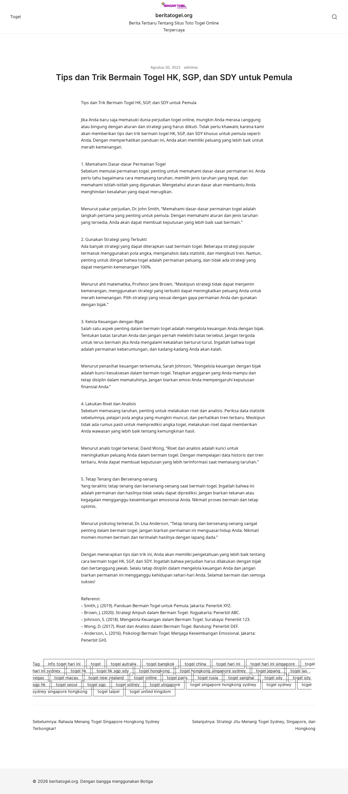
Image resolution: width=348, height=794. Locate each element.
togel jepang (268, 670)
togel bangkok (160, 663)
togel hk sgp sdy (113, 670)
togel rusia (208, 677)
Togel (15, 16)
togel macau (66, 677)
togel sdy (273, 677)
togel (96, 663)
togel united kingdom (150, 691)
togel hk (78, 670)
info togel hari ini (64, 663)
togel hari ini (228, 663)
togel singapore (165, 684)
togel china (195, 663)
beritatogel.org (174, 15)
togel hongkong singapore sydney (213, 670)
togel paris (177, 677)
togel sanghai (241, 677)
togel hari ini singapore (272, 663)
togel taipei (108, 691)
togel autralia (123, 663)
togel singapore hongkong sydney (223, 684)
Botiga (146, 781)
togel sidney (128, 684)
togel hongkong (154, 670)
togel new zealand (106, 677)
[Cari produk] (334, 16)
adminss (191, 67)
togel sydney (278, 684)
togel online (145, 677)
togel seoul (66, 684)
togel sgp (96, 684)
